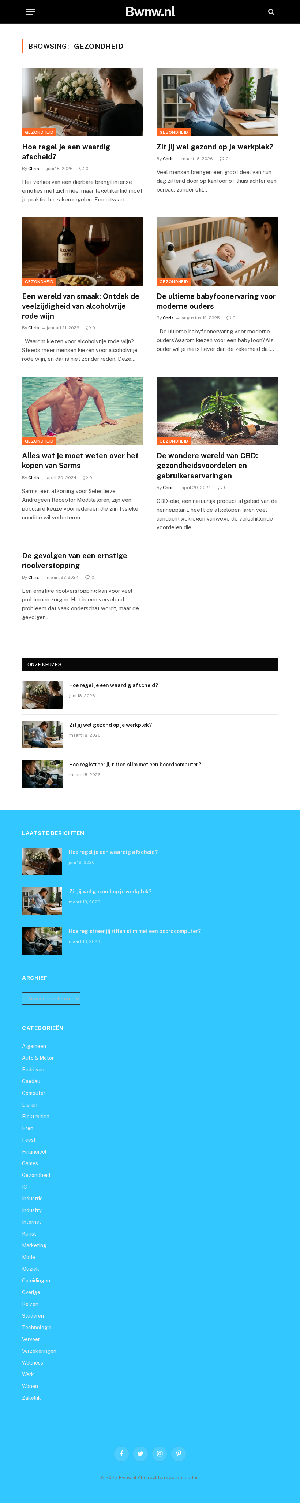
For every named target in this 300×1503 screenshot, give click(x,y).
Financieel (34, 1152)
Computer (33, 1093)
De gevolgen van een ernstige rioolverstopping (74, 560)
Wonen (30, 1386)
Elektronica (35, 1116)
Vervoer (31, 1339)
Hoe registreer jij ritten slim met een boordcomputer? (135, 764)
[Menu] (30, 12)
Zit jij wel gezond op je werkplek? (215, 146)
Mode (28, 1257)
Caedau (31, 1081)
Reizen (30, 1304)
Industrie (32, 1199)
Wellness (32, 1363)
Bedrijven (33, 1070)
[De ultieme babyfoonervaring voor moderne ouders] (217, 251)
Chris (33, 168)
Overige (31, 1292)
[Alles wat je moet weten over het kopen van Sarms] (82, 411)
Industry (31, 1210)
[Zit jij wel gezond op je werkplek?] (217, 102)
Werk (28, 1374)
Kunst (29, 1234)
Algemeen (34, 1046)
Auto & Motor (38, 1058)
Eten (27, 1128)
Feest (29, 1140)
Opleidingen (36, 1281)
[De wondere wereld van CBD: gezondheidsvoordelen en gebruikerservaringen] (217, 411)
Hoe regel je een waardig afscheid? (66, 151)
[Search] (270, 12)
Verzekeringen (39, 1351)
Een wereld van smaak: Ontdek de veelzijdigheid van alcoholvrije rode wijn (80, 306)
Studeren (33, 1316)
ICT (26, 1187)
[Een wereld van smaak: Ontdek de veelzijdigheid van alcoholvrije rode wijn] (82, 251)
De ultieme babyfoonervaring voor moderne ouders (216, 301)
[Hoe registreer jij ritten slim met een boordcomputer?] (42, 774)
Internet (31, 1222)
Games (30, 1163)
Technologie (37, 1327)
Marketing (34, 1245)
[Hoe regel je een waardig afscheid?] (82, 102)
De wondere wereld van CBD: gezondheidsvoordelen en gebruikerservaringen (207, 465)
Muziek (30, 1269)
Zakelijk (31, 1398)
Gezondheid (39, 132)
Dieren (29, 1105)
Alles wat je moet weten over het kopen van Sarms (80, 460)
